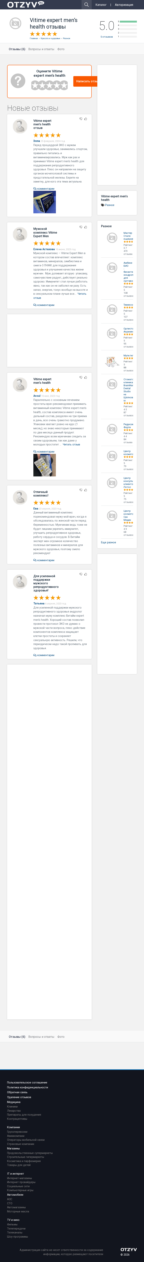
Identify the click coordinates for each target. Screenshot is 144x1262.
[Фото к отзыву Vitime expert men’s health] (44, 202)
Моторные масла (18, 1211)
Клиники (12, 1106)
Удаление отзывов (19, 1097)
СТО (9, 1203)
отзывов (106, 36)
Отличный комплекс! (40, 493)
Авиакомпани (15, 1136)
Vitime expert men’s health (42, 381)
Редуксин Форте (129, 426)
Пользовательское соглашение (27, 1082)
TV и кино (13, 1220)
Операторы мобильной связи (26, 1140)
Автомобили (15, 1194)
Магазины (13, 1148)
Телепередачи (16, 1228)
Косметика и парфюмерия (24, 1161)
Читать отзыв (71, 444)
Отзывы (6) (17, 49)
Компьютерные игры (20, 1190)
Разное (109, 205)
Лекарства (14, 1110)
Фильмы (12, 1224)
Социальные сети (18, 1186)
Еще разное (108, 542)
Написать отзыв (88, 81)
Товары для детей (19, 1165)
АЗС (9, 1199)
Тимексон (129, 304)
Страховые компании (20, 1144)
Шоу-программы (17, 1236)
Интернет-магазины (19, 1178)
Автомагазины (16, 1207)
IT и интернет (15, 1173)
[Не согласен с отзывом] (81, 119)
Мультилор (130, 355)
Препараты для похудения (24, 1114)
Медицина (13, 1102)
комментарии (45, 188)
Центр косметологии (132, 453)
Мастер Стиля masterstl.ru (130, 236)
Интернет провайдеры (21, 1182)
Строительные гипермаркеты (25, 1157)
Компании (13, 1127)
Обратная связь (17, 1092)
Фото (60, 49)
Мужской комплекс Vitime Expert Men (45, 232)
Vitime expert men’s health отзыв (42, 124)
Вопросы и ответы (41, 49)
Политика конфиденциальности (27, 1087)
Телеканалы (14, 1232)
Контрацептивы (17, 1118)
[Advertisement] (49, 340)
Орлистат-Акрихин (130, 330)
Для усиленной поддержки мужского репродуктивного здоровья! (46, 583)
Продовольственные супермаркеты (30, 1153)
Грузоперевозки (17, 1131)
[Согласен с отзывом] (85, 119)
